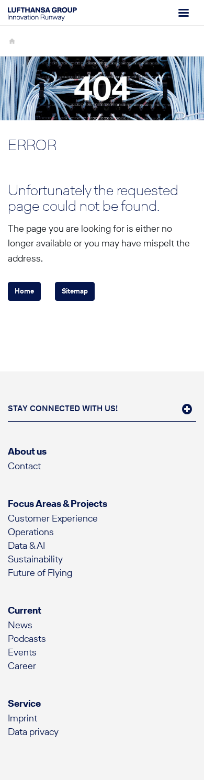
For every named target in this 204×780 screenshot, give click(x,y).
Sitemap (75, 291)
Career (22, 665)
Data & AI (26, 545)
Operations (31, 531)
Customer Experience (53, 518)
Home (24, 291)
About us (27, 451)
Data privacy (33, 731)
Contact (24, 465)
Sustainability (35, 559)
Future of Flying (40, 572)
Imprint (22, 718)
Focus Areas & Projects (57, 503)
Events (22, 652)
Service (24, 703)
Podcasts (27, 638)
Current (24, 610)
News (20, 624)
